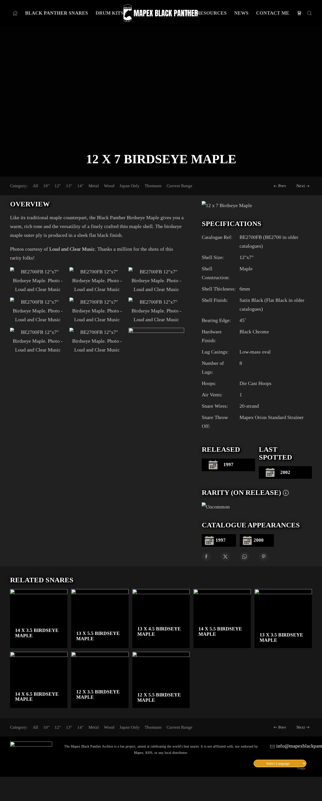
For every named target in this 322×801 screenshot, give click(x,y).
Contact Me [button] (272, 13)
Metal (94, 185)
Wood (109, 185)
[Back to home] (161, 13)
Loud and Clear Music (72, 249)
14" (80, 185)
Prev (282, 185)
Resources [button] (212, 13)
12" (58, 185)
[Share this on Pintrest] (263, 556)
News (241, 13)
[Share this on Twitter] (225, 556)
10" (46, 185)
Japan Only (129, 185)
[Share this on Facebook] (206, 556)
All (35, 185)
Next (300, 185)
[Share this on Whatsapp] (244, 556)
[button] (309, 13)
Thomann (153, 185)
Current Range (179, 185)
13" (69, 185)
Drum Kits (110, 13)
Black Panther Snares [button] (56, 13)
